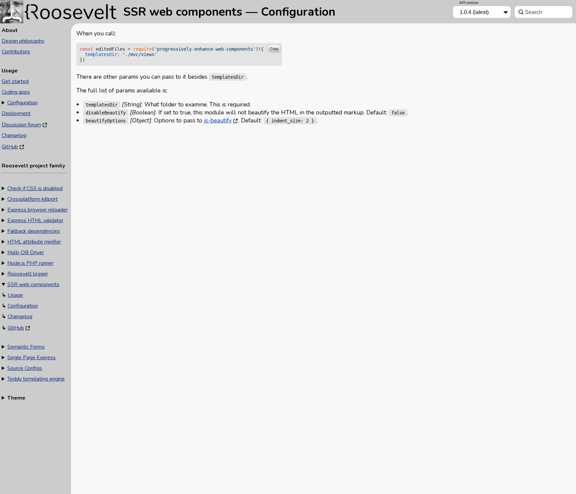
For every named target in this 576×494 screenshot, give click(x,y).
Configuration (22, 102)
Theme (16, 398)
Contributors (16, 51)
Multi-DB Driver (25, 252)
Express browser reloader (37, 209)
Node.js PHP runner (30, 263)
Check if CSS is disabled (35, 188)
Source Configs (24, 368)
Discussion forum (21, 124)
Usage (15, 295)
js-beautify (218, 120)
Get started (15, 81)
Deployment (16, 113)
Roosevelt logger (27, 274)
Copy (274, 49)
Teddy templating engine (36, 379)
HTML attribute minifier (34, 241)
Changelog (14, 135)
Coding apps (16, 92)
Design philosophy (23, 41)
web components (33, 284)
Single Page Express (31, 357)
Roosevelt (60, 10)
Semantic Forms (26, 347)
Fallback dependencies (33, 231)
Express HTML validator (35, 220)
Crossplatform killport (32, 199)
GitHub (10, 146)
